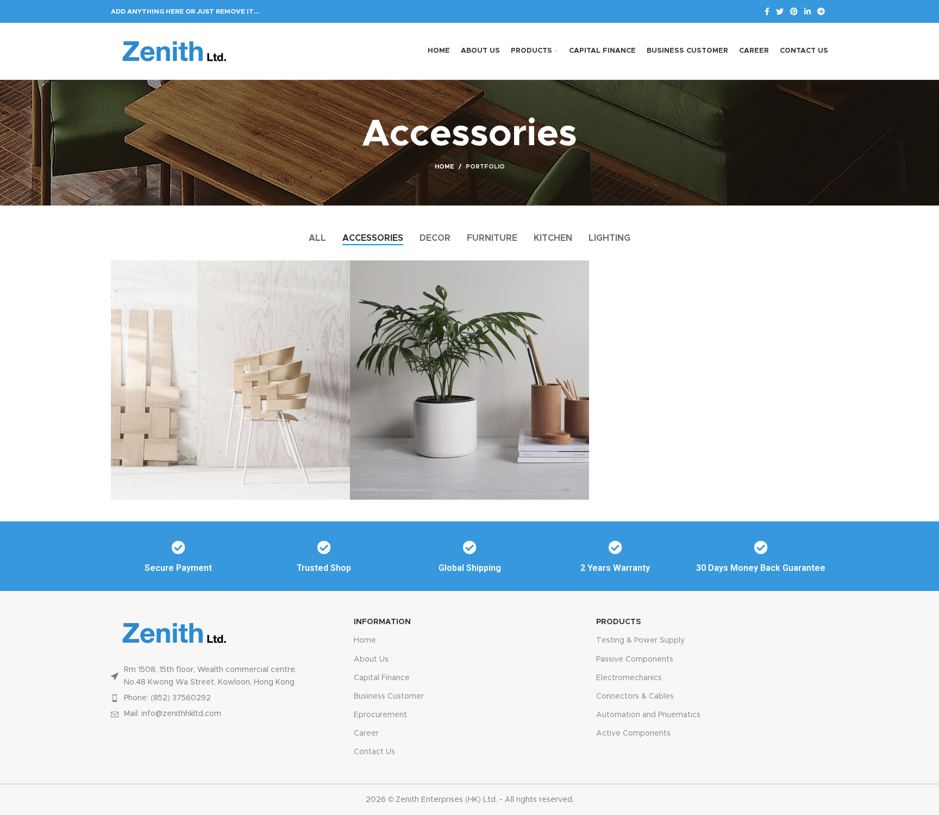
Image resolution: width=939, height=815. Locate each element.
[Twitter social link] (780, 11)
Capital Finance (382, 678)
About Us (371, 659)
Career (366, 733)
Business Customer (389, 696)
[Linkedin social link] (807, 11)
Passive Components (634, 659)
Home (444, 167)
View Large (342, 268)
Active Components (633, 733)
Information (382, 622)
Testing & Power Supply (640, 640)
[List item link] (208, 698)
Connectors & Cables (635, 696)
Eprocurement (380, 715)
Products (618, 622)
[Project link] (230, 380)
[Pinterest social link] (794, 11)
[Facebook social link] (767, 11)
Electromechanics (629, 678)
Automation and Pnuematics (648, 715)
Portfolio (485, 167)
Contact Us (374, 752)
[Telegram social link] (821, 11)
